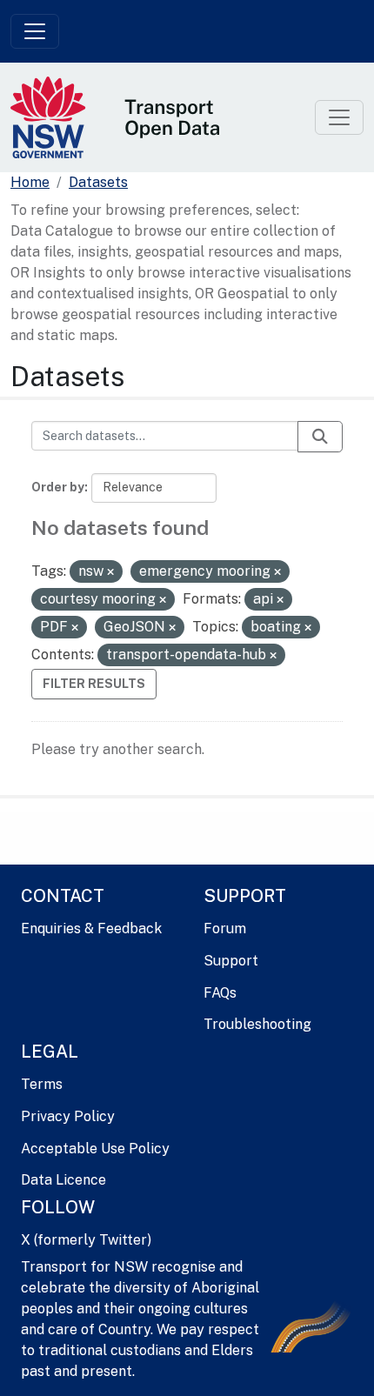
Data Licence (63, 1180)
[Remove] (110, 572)
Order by (57, 487)
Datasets (98, 182)
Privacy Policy (68, 1116)
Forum (225, 928)
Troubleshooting (257, 1024)
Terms (42, 1084)
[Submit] (320, 436)
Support (231, 960)
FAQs (220, 993)
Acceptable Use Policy (95, 1148)
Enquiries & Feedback (91, 928)
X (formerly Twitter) (86, 1240)
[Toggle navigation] (34, 31)
